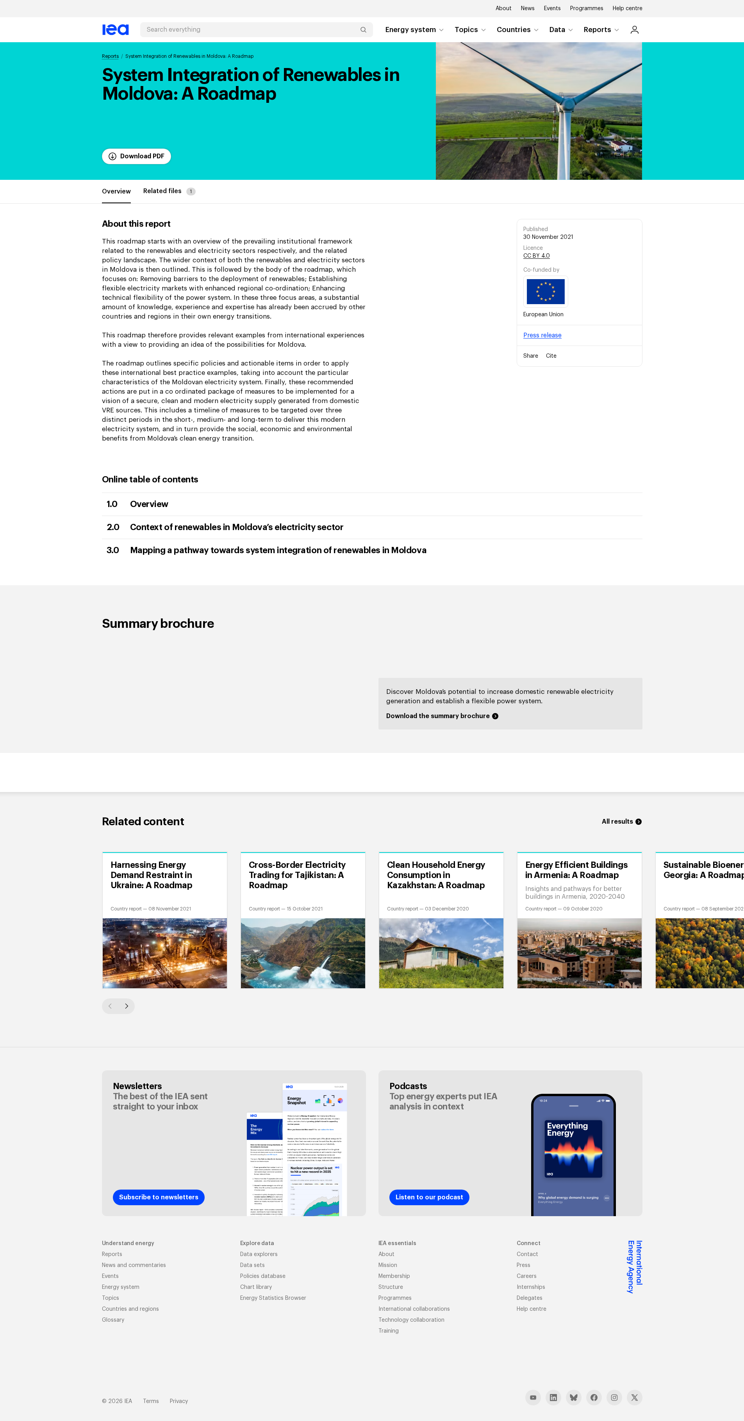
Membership (394, 1276)
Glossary (113, 1320)
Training (388, 1331)
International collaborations (414, 1309)
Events (552, 8)
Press (523, 1265)
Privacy (179, 1401)
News (528, 8)
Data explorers (259, 1254)
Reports (597, 29)
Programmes (586, 8)
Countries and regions (130, 1309)
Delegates (529, 1298)
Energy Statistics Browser (273, 1298)
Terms (151, 1401)
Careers (527, 1276)
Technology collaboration (411, 1320)
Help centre (627, 8)
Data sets (252, 1265)
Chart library (256, 1287)
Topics (466, 29)
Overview (116, 191)
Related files (167, 191)
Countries (514, 29)
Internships (531, 1287)
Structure (390, 1287)
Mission (387, 1265)
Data (557, 29)
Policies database (262, 1276)
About (504, 8)
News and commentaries (134, 1265)
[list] (372, 920)
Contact (527, 1254)
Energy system (410, 29)
